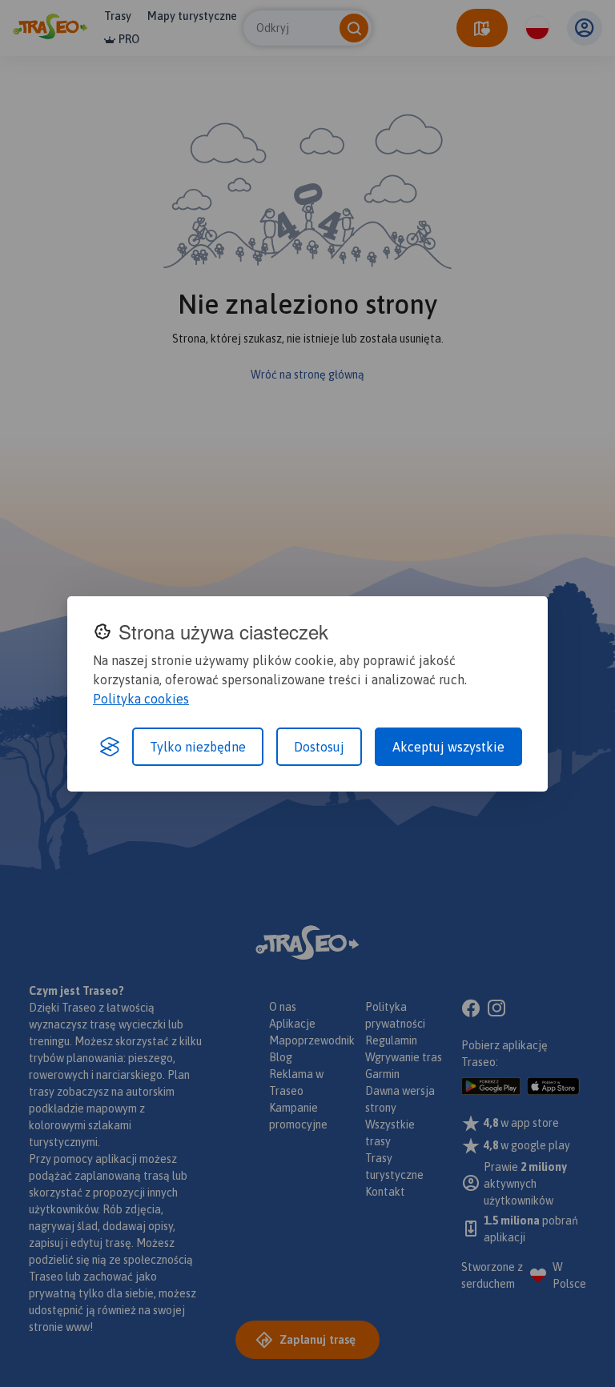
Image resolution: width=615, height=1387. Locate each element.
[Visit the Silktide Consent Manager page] (109, 746)
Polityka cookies (141, 698)
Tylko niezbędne (198, 747)
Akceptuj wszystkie (448, 747)
